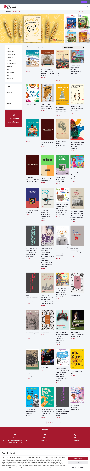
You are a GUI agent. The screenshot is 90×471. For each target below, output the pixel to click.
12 (60, 422)
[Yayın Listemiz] (14, 115)
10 (56, 422)
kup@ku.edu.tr (45, 440)
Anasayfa (8, 11)
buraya (53, 467)
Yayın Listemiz (13, 118)
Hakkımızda (57, 7)
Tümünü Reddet (78, 463)
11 (58, 422)
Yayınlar (23, 7)
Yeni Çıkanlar (30, 7)
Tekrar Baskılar (38, 7)
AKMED (9, 86)
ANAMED (9, 92)
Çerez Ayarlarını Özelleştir (78, 467)
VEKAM (9, 98)
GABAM (9, 103)
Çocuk (45, 7)
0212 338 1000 (75, 440)
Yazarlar (51, 7)
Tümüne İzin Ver (78, 458)
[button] (1, 29)
